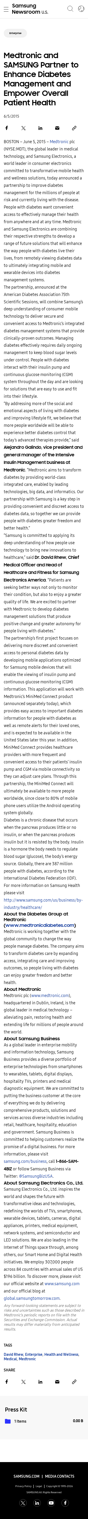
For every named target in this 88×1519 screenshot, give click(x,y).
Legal (39, 1486)
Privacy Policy (23, 1486)
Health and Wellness (61, 1354)
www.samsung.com (62, 1283)
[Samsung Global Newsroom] (81, 9)
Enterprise (15, 33)
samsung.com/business (25, 1161)
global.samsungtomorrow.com (32, 1298)
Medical (10, 1359)
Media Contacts (59, 1476)
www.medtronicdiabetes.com (39, 925)
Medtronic (59, 141)
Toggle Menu (6, 9)
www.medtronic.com (50, 995)
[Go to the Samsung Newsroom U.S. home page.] (31, 9)
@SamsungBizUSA (36, 1176)
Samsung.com (26, 1476)
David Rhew (13, 1354)
